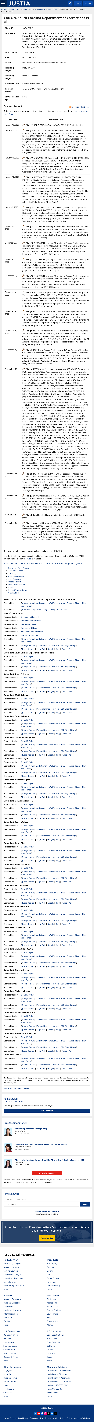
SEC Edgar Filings (68, 645)
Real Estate (8, 1317)
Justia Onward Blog (55, 1389)
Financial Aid (52, 1306)
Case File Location (16, 576)
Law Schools (53, 1295)
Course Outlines (54, 1310)
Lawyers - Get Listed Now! (47, 1211)
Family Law (51, 1282)
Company (34, 1418)
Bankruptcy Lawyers (12, 1263)
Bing (53, 609)
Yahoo (59, 609)
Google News (28, 603)
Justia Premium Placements (58, 1378)
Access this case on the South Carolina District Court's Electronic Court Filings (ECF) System (43, 563)
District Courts (9, 1353)
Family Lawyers (9, 1282)
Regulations (8, 1342)
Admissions (52, 1303)
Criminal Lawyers (10, 1271)
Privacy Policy (66, 1418)
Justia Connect (10, 1418)
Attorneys (12, 573)
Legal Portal (23, 1418)
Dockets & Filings (10, 1357)
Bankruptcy (52, 1263)
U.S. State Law (54, 1331)
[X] (55, 1413)
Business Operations (12, 1303)
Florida (50, 1349)
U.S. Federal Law (11, 1331)
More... (6, 1289)
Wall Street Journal (57, 603)
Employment (8, 1306)
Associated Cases (15, 570)
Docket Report (14, 581)
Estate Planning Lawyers (14, 1278)
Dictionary (51, 1299)
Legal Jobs (7, 1370)
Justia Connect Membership (59, 1370)
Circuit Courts (9, 1349)
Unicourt (26, 609)
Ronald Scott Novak (29, 628)
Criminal (50, 1267)
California (51, 1346)
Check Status (13, 593)
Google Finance (28, 645)
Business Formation (12, 1299)
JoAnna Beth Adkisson (30, 635)
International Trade (11, 1314)
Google (46, 609)
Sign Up (87, 3)
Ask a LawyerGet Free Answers (13, 1100)
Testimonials (52, 1392)
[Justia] (19, 3)
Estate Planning (54, 1278)
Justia (50, 1408)
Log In (78, 3)
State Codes (52, 1338)
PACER (28, 559)
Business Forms (10, 1378)
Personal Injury (53, 1285)
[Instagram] (45, 1413)
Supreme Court (10, 1346)
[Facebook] (42, 1413)
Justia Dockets (28, 649)
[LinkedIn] (35, 1413)
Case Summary (14, 579)
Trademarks (8, 1389)
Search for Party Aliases (18, 568)
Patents (6, 1385)
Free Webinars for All (15, 1123)
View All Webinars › (47, 1173)
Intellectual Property (12, 1310)
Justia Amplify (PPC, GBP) (57, 1385)
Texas (49, 1357)
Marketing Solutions (57, 1367)
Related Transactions (17, 590)
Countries (7, 1392)
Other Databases (12, 1367)
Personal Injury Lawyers (13, 1285)
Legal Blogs (8, 1374)
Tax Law (7, 1321)
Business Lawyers (11, 1267)
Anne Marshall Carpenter (32, 631)
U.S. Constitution (10, 1335)
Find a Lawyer (11, 1193)
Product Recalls (10, 1381)
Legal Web (36, 609)
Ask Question (47, 1110)
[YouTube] (38, 1413)
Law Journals (52, 1314)
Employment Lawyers (12, 1274)
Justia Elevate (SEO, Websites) (59, 1381)
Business (7, 1295)
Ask (65, 609)
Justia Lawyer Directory (57, 1374)
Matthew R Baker (28, 624)
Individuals (52, 1259)
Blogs (49, 1317)
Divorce (50, 1271)
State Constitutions (55, 1335)
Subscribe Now (47, 1238)
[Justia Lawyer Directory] (58, 1413)
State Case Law (53, 1342)
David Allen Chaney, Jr (30, 617)
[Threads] (48, 1413)
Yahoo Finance (43, 645)
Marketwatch (41, 603)
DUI (48, 1274)
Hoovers (55, 645)
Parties (11, 587)
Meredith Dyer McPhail (31, 620)
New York (51, 1353)
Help (41, 1418)
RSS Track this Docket (80, 107)
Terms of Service (52, 1418)
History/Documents (16, 584)
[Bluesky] (52, 1413)
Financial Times (73, 603)
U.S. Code (7, 1338)
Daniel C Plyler (27, 656)
